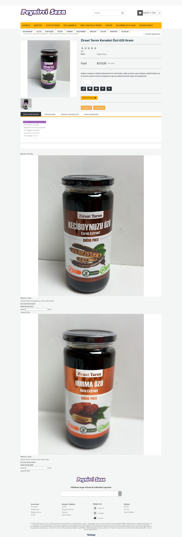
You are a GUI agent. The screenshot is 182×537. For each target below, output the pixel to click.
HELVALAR (125, 32)
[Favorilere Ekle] (89, 89)
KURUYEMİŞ (49, 32)
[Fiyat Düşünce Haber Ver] (109, 89)
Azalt (22, 309)
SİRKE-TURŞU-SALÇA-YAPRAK (91, 25)
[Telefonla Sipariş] (83, 89)
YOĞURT (60, 32)
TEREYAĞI (108, 25)
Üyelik (64, 507)
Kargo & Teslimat (68, 509)
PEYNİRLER (26, 25)
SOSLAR (103, 32)
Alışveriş (65, 512)
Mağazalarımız (36, 512)
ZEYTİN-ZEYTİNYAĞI (53, 25)
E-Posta (126, 509)
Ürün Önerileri (91, 114)
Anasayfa (34, 507)
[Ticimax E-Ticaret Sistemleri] (91, 535)
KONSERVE (114, 32)
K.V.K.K (33, 515)
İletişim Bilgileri (129, 512)
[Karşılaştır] (102, 89)
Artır (50, 309)
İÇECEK (38, 32)
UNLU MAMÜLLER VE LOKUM (125, 25)
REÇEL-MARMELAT (70, 25)
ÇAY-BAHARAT (27, 32)
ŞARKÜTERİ (38, 25)
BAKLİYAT (93, 32)
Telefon (126, 507)
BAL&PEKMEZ (81, 32)
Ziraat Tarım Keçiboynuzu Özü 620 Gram (37, 301)
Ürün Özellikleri (31, 114)
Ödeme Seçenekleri (70, 114)
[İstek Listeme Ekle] (96, 89)
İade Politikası (66, 515)
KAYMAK (70, 32)
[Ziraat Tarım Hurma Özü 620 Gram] (91, 384)
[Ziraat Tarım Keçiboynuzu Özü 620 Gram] (91, 225)
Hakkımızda (35, 509)
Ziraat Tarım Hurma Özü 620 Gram (34, 459)
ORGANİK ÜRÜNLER (146, 25)
